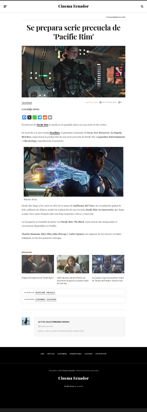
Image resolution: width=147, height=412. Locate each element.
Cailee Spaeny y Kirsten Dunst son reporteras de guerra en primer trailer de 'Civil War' (73, 280)
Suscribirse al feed (116, 17)
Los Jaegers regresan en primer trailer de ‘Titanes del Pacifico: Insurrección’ (108, 279)
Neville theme (69, 386)
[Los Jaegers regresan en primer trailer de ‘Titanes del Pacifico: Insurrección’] (108, 264)
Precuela (51, 292)
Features (89, 354)
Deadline (55, 132)
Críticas (51, 354)
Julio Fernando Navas (57, 322)
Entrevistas (100, 354)
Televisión (27, 102)
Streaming (40, 299)
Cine (42, 354)
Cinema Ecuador (73, 6)
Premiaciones (76, 354)
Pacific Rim (42, 124)
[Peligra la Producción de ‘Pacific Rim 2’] (38, 264)
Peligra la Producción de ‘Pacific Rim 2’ (38, 277)
